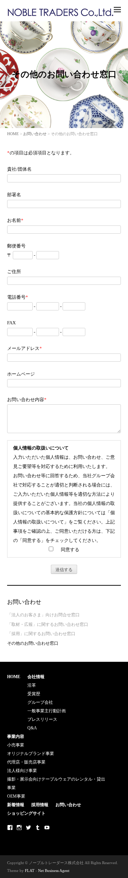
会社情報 (35, 676)
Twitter (28, 827)
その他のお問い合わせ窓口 (32, 643)
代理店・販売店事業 (26, 762)
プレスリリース (42, 719)
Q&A (32, 727)
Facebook (10, 827)
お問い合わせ (35, 134)
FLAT (29, 870)
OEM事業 (16, 796)
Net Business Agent (53, 870)
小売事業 (15, 745)
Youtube (47, 827)
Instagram (19, 827)
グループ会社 (40, 702)
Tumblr (38, 827)
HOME (13, 134)
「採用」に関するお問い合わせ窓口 (41, 633)
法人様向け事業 (22, 770)
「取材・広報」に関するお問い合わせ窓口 (47, 624)
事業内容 (15, 736)
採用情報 (39, 804)
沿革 (31, 685)
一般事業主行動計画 (46, 710)
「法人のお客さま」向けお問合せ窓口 (43, 614)
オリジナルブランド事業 (30, 753)
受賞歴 (33, 693)
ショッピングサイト (26, 813)
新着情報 (15, 804)
